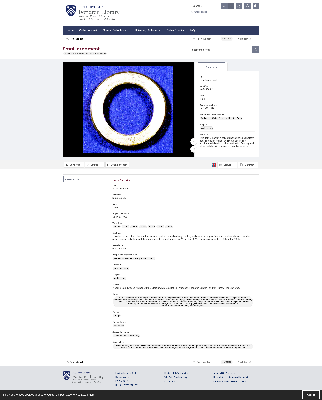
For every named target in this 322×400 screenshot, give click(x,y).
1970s (126, 227)
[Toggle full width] (193, 141)
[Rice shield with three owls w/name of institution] (93, 13)
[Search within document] (255, 49)
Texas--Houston (121, 268)
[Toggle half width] (193, 149)
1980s (117, 227)
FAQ (192, 30)
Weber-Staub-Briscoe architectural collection (85, 54)
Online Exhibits (175, 30)
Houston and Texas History (126, 336)
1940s (152, 227)
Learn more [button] (88, 394)
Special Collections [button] (114, 30)
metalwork (119, 326)
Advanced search (199, 12)
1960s (134, 227)
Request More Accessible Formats (229, 381)
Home (70, 30)
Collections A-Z (88, 30)
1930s (161, 227)
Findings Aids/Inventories (176, 373)
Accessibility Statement (224, 373)
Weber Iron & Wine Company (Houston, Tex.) (221, 118)
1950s (143, 227)
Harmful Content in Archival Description (231, 377)
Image (117, 316)
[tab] (211, 66)
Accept (311, 394)
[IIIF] (214, 165)
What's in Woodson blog (175, 377)
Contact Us (169, 381)
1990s (169, 227)
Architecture (207, 128)
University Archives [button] (146, 30)
